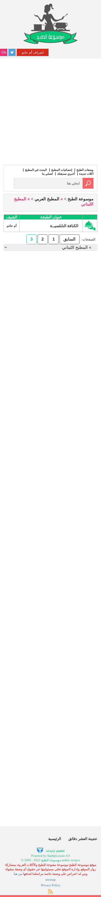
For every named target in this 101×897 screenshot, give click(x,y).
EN (3, 52)
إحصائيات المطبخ (61, 170)
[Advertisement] (50, 111)
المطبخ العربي (47, 199)
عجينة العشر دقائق (82, 839)
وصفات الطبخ (84, 170)
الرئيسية (54, 839)
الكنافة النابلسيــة (64, 226)
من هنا (18, 874)
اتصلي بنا (47, 173)
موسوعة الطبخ (80, 199)
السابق (69, 239)
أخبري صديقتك (66, 173)
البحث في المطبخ (36, 170)
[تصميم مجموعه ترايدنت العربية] (50, 850)
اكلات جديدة (86, 173)
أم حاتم (12, 226)
